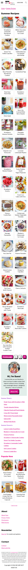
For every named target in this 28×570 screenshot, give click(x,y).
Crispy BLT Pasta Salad (11, 413)
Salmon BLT (7, 419)
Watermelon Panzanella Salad (13, 416)
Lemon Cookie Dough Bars (12, 429)
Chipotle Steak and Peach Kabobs (14, 410)
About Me (14, 391)
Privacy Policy (5, 517)
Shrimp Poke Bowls (10, 421)
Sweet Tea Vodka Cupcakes (12, 440)
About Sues (4, 515)
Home (3, 8)
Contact (3, 545)
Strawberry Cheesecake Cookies (14, 437)
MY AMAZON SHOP (14, 552)
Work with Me (5, 548)
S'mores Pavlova (9, 434)
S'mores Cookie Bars (10, 451)
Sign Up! (4, 534)
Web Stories (5, 522)
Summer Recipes (11, 8)
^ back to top (14, 505)
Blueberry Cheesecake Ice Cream (14, 432)
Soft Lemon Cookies (10, 448)
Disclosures (5, 520)
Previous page (7, 357)
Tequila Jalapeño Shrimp (11, 407)
